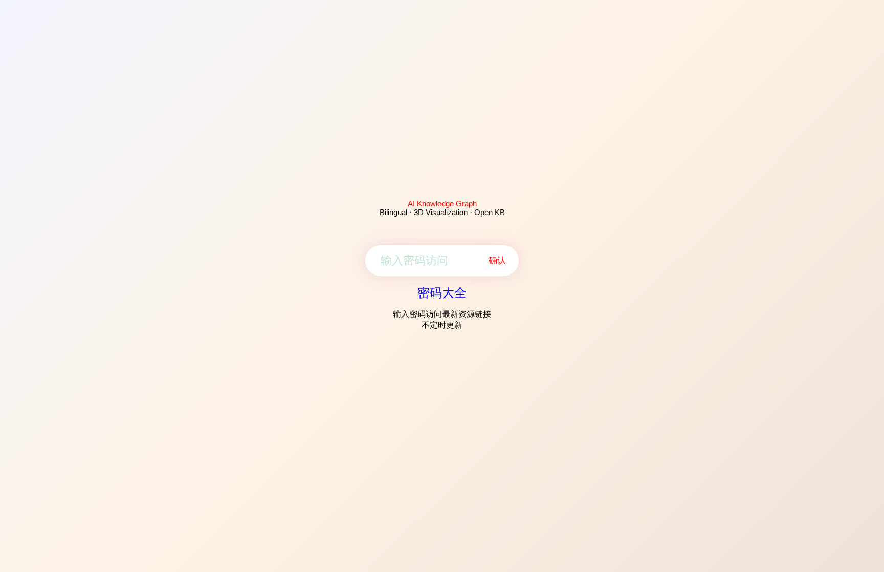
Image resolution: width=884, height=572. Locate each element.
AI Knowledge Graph (442, 203)
